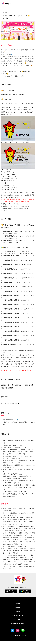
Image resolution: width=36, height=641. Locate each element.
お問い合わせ (18, 619)
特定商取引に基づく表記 (18, 623)
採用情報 (18, 607)
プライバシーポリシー (18, 615)
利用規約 (18, 611)
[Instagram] (17, 630)
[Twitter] (12, 630)
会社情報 (18, 603)
